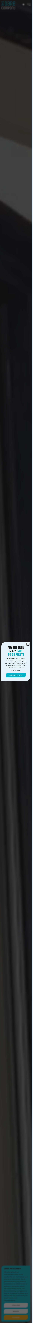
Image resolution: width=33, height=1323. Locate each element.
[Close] (28, 644)
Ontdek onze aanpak (15, 675)
